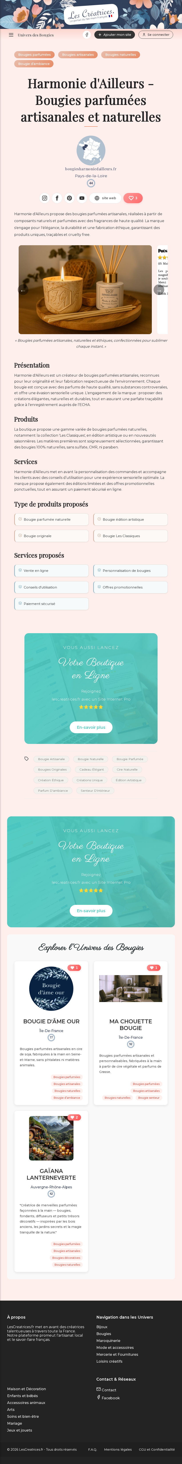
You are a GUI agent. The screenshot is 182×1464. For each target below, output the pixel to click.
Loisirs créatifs (109, 1361)
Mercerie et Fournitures (117, 1354)
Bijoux (101, 1327)
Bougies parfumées (34, 55)
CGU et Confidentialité (157, 1450)
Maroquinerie (108, 1341)
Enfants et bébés (22, 1396)
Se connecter (158, 35)
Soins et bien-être (23, 1416)
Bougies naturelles (120, 55)
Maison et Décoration (26, 1389)
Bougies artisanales (78, 55)
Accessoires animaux (26, 1403)
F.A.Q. (92, 1450)
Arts (11, 1410)
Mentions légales (118, 1450)
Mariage (14, 1423)
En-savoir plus (91, 727)
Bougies (103, 1334)
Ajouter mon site (117, 35)
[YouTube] (82, 198)
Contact (108, 1390)
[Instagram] (44, 198)
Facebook (110, 1398)
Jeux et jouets (19, 1430)
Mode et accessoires (115, 1348)
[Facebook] (87, 35)
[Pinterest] (69, 198)
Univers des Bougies (36, 34)
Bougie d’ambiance (34, 64)
